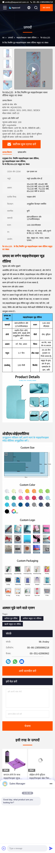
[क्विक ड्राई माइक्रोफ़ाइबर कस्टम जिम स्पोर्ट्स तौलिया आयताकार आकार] (40, 760)
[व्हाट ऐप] (15, 662)
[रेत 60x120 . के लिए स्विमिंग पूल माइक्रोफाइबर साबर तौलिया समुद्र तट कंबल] (33, 69)
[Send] (51, 848)
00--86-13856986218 (42, 2)
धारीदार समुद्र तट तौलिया (32, 618)
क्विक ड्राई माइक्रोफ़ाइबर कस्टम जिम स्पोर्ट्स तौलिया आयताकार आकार (40, 776)
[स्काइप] (8, 661)
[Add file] (4, 848)
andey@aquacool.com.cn (17, 2)
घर (3, 37)
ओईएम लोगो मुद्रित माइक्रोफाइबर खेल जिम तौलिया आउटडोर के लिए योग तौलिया (14, 776)
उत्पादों (10, 37)
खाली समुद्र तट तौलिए (12, 624)
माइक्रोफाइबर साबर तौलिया (27, 37)
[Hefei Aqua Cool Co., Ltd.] (14, 7)
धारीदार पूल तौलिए (10, 618)
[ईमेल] (22, 661)
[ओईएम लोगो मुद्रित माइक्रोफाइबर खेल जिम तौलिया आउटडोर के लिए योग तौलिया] (14, 760)
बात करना (46, 7)
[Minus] (51, 783)
